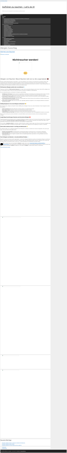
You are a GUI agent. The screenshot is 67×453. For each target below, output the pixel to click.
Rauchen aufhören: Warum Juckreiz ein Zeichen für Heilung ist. (13, 442)
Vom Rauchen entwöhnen (8, 39)
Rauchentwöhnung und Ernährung (9, 38)
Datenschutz (4, 448)
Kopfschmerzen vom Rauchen (8, 29)
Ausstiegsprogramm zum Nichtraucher (9, 20)
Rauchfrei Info (6, 42)
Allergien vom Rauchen (7, 26)
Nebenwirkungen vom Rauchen (7, 24)
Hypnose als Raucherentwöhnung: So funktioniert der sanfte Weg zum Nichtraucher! (16, 18)
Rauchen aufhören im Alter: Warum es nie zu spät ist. (12, 445)
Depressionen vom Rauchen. (8, 30)
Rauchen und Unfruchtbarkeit (8, 31)
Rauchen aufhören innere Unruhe (8, 444)
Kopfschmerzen (6, 25)
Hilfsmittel (4, 37)
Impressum (4, 447)
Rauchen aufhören (6, 40)
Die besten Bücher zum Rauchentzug (9, 19)
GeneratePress (23, 451)
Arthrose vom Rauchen (7, 27)
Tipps (3, 17)
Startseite (4, 16)
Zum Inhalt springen (3, 0)
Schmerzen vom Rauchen (8, 28)
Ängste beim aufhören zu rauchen (9, 36)
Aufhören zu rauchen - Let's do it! (18, 7)
